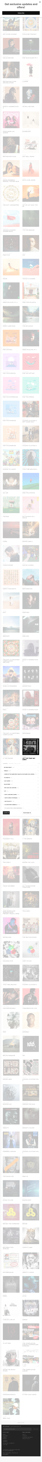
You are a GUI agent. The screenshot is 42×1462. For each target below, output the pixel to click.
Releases (5, 1435)
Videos (4, 1437)
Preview (38, 767)
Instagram (5, 1443)
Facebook (11, 1443)
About (24, 1434)
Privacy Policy (26, 1438)
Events (5, 1438)
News (4, 1434)
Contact (24, 1435)
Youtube (5, 1444)
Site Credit (5, 1454)
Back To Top (21, 1422)
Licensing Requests (27, 1437)
